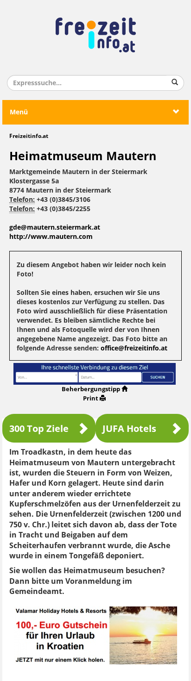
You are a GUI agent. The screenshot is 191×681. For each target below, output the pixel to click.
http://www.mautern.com (51, 237)
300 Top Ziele (39, 428)
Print (90, 398)
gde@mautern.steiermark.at (54, 227)
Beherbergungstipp (91, 389)
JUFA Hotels (129, 428)
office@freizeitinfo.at (134, 348)
